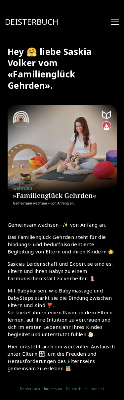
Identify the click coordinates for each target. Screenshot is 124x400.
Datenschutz (76, 388)
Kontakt (97, 388)
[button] (115, 22)
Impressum (53, 388)
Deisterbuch (30, 388)
